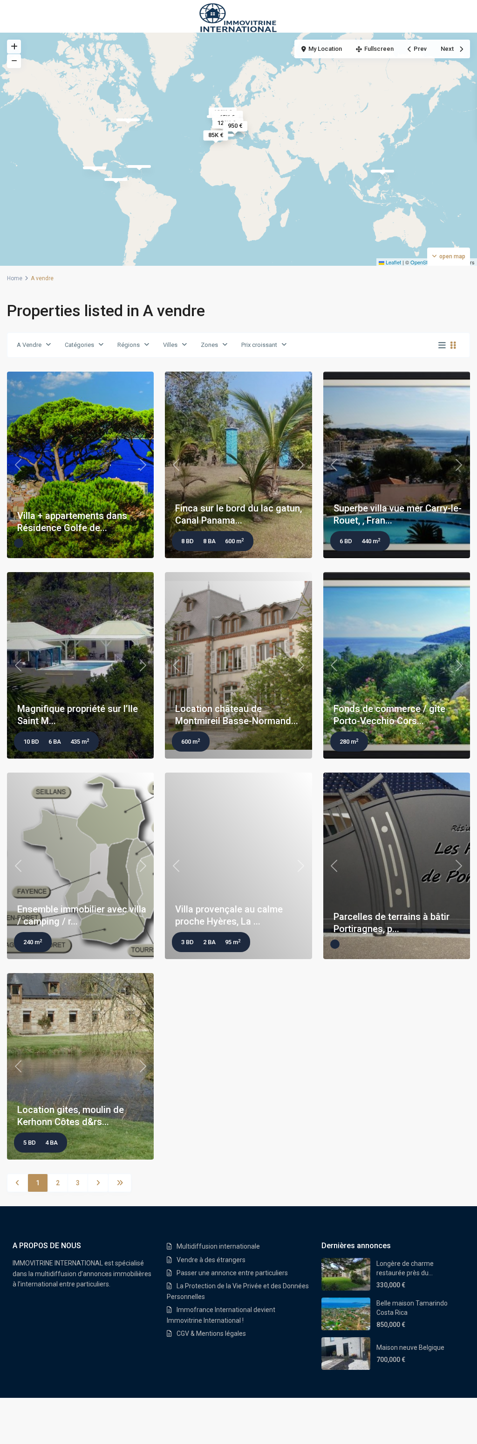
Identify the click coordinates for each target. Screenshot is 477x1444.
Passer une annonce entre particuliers (232, 1273)
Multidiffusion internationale (218, 1246)
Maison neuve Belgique (410, 1347)
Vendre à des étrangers (211, 1260)
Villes (170, 344)
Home (14, 278)
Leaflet (392, 262)
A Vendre (29, 344)
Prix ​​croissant (259, 344)
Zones (209, 344)
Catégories (79, 344)
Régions (128, 344)
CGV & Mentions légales (211, 1333)
